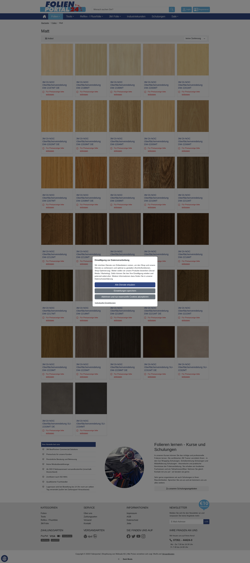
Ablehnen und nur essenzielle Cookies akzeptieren (125, 297)
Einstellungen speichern (125, 291)
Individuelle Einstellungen (105, 303)
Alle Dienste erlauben (125, 285)
